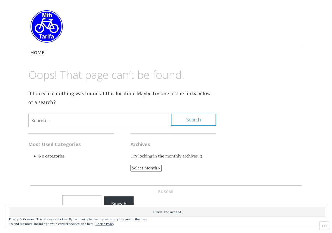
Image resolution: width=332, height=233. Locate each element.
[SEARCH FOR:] (98, 120)
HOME (37, 53)
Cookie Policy (104, 224)
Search (119, 204)
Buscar (166, 191)
